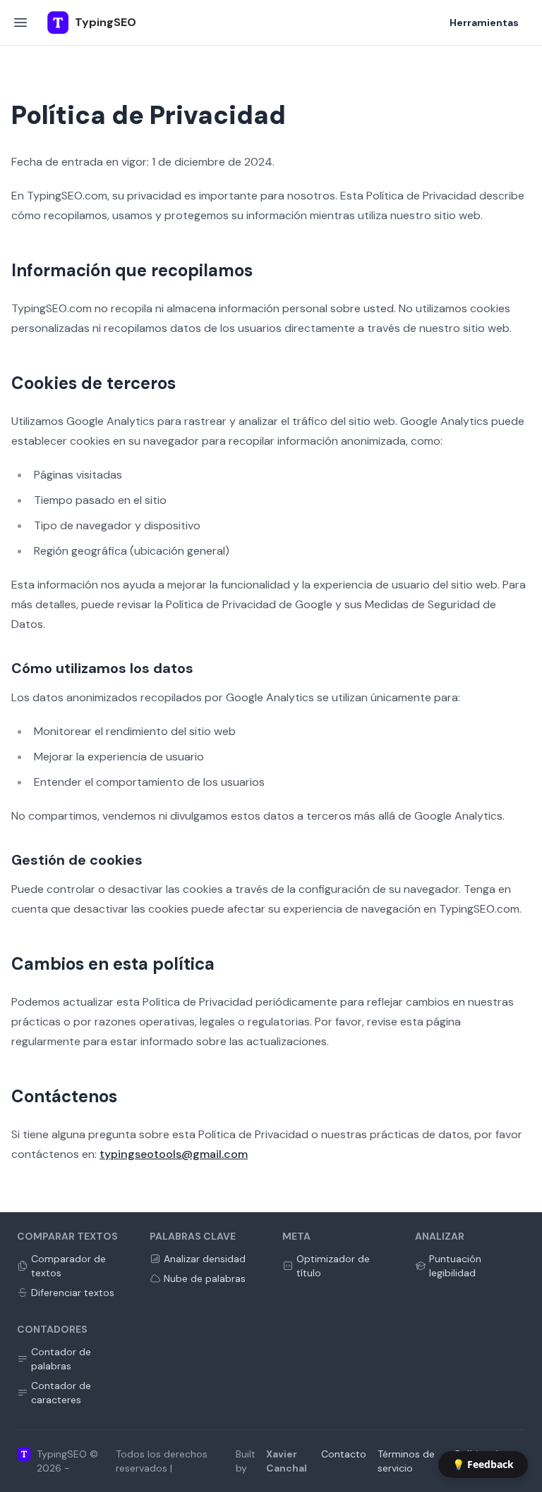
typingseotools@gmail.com (174, 1154)
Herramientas (484, 22)
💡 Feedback (483, 1464)
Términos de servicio (406, 1461)
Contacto (343, 1454)
